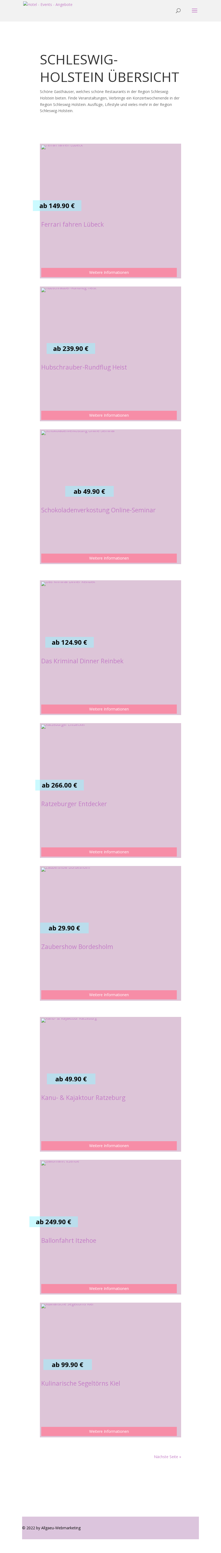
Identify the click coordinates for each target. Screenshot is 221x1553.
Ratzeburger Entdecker (74, 803)
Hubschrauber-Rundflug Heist (84, 367)
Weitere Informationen (109, 272)
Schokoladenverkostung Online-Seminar (98, 510)
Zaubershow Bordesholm (77, 946)
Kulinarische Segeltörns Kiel (80, 1383)
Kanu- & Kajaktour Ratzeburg (83, 1097)
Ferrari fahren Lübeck (72, 224)
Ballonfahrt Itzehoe (68, 1240)
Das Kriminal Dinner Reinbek (82, 661)
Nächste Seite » (167, 1456)
